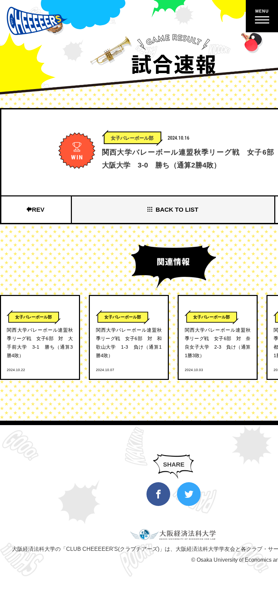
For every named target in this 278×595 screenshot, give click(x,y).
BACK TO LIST (177, 209)
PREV (36, 209)
